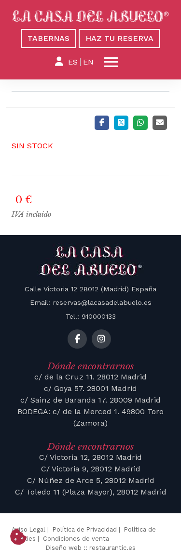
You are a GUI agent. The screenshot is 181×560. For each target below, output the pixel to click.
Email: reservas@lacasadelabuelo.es (91, 302)
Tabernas (49, 38)
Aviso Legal (28, 529)
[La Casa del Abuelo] (90, 16)
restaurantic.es (112, 547)
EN (88, 61)
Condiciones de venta (76, 538)
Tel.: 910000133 (91, 316)
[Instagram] (101, 339)
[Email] (160, 123)
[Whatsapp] (140, 123)
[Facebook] (102, 123)
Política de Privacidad (85, 529)
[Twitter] (121, 123)
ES (73, 61)
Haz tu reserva (119, 38)
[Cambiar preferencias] (18, 537)
